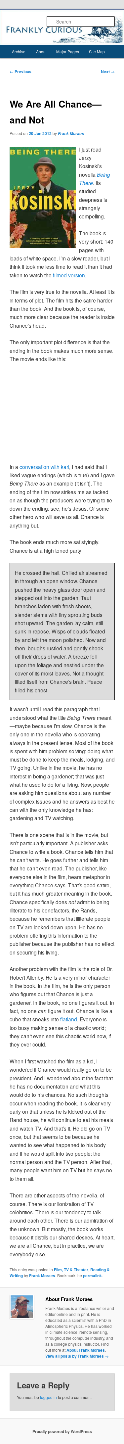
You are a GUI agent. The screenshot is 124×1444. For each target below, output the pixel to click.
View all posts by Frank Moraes (77, 1356)
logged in (48, 1397)
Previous (20, 71)
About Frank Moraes (85, 1350)
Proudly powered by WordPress (62, 1431)
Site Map (97, 51)
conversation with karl (44, 466)
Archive (18, 51)
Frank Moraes (71, 133)
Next (108, 71)
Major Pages (67, 51)
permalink (92, 1276)
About (41, 51)
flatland (68, 1019)
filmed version (69, 275)
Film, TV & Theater (71, 1270)
